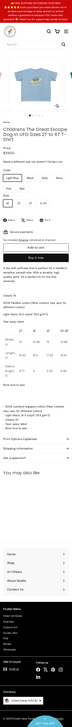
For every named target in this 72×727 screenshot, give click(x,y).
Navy (59, 178)
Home (7, 122)
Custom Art (10, 627)
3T (30, 203)
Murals (7, 644)
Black (30, 178)
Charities (8, 621)
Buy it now (36, 258)
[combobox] (36, 44)
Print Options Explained (20, 439)
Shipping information (18, 448)
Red (22, 188)
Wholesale (9, 649)
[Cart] (57, 31)
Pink (8, 188)
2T (19, 203)
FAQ (5, 638)
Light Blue (12, 178)
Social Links (10, 633)
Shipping (23, 240)
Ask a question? (14, 458)
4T (7, 203)
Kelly (45, 178)
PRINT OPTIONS (12, 616)
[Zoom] (57, 106)
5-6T (43, 203)
